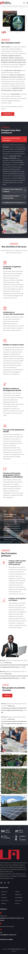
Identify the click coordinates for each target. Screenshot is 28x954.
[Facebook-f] (5, 882)
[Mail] (0, 929)
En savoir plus (7, 114)
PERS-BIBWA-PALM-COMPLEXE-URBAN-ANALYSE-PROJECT (12, 761)
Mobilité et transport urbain (13, 345)
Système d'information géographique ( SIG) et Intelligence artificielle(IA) (13, 475)
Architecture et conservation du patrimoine (13, 313)
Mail (1, 932)
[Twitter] (1, 882)
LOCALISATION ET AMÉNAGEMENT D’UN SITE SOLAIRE (13, 815)
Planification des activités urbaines (11, 748)
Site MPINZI (8, 791)
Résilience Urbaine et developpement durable (12, 389)
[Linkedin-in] (8, 882)
